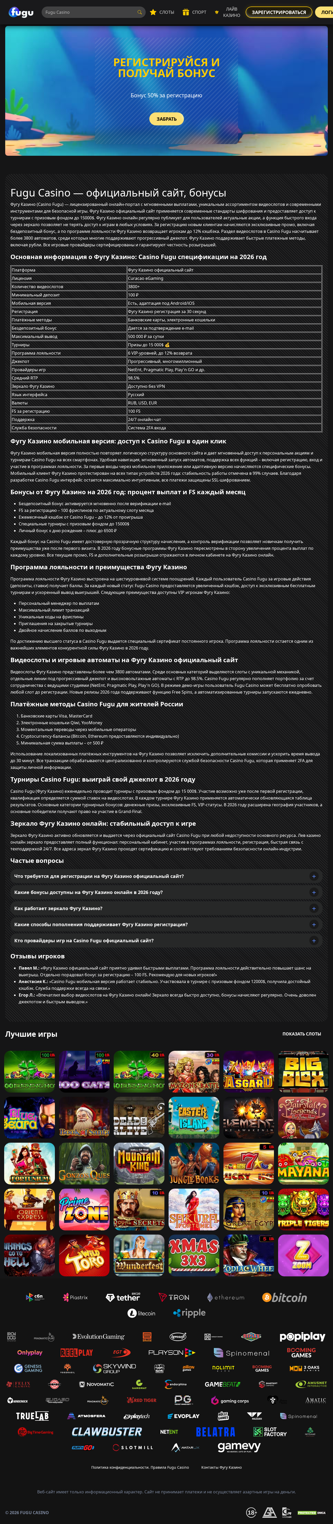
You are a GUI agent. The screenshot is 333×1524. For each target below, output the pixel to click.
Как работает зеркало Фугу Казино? (58, 908)
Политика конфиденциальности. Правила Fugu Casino (140, 1467)
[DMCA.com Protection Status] (312, 1512)
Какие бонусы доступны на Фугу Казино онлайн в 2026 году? (88, 892)
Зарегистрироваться (279, 12)
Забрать (167, 119)
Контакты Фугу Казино (221, 1467)
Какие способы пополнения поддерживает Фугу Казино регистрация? (101, 924)
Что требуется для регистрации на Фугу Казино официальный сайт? (99, 876)
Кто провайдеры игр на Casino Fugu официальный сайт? (84, 940)
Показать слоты (302, 1034)
